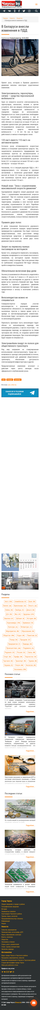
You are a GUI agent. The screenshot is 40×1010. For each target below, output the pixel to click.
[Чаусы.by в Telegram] (4, 11)
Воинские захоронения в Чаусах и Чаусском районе (18, 960)
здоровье (28, 614)
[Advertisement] (20, 420)
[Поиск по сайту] (36, 10)
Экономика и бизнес (8, 942)
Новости (4, 926)
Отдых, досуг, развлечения (10, 944)
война (8, 610)
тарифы (18, 657)
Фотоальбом (6, 952)
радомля (9, 652)
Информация (5, 921)
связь (31, 652)
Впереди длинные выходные (20, 562)
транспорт (20, 661)
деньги (30, 610)
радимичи (28, 648)
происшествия (13, 648)
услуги (19, 665)
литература (25, 627)
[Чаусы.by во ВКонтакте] (9, 11)
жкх (17, 614)
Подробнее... (30, 711)
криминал (28, 623)
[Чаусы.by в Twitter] (24, 11)
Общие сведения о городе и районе (13, 904)
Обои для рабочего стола (9, 965)
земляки (8, 618)
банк (32, 601)
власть (32, 606)
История (4, 909)
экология (30, 665)
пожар (13, 640)
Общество (4, 939)
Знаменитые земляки (8, 911)
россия (21, 652)
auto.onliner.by (12, 385)
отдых (20, 635)
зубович (20, 618)
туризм (32, 661)
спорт (7, 657)
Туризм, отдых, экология (9, 916)
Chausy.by (18, 1002)
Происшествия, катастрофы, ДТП (12, 932)
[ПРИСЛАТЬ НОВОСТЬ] (33, 1003)
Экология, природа (7, 949)
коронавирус (13, 623)
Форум (3, 923)
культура (12, 627)
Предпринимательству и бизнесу (12, 919)
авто (8, 601)
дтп (8, 614)
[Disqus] (20, 469)
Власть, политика (7, 937)
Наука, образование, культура (11, 935)
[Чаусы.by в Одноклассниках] (14, 11)
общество (8, 635)
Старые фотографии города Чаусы (12, 963)
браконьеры (19, 606)
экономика (20, 669)
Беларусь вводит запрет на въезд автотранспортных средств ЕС (20, 581)
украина (8, 665)
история (31, 618)
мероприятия (12, 631)
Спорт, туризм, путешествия (10, 947)
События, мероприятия (9, 930)
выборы (19, 610)
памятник (31, 635)
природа (27, 644)
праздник (25, 640)
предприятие (14, 644)
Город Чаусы (6, 901)
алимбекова (20, 601)
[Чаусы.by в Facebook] (19, 11)
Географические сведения (10, 907)
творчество (30, 657)
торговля (7, 661)
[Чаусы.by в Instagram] (29, 11)
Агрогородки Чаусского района (11, 914)
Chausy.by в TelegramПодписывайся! (15, 393)
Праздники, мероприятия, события (12, 958)
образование (28, 631)
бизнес (7, 606)
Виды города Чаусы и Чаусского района (14, 955)
